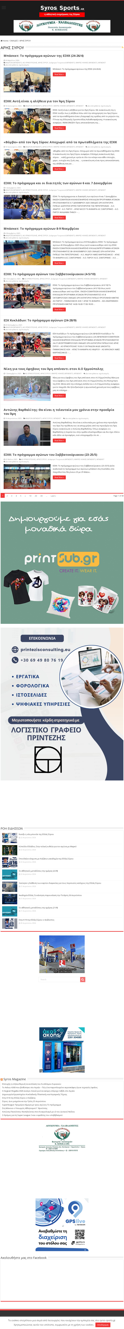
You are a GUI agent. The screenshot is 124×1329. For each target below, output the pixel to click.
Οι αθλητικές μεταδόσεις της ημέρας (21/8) (38, 907)
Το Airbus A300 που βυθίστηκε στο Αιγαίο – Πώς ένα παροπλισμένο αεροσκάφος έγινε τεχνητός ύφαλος (50, 1087)
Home (5, 40)
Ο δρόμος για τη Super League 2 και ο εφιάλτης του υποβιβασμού (32, 1115)
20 (36, 495)
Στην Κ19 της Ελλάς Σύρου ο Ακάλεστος (36, 919)
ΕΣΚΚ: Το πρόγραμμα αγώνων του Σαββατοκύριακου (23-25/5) (50, 455)
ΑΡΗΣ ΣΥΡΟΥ (43, 62)
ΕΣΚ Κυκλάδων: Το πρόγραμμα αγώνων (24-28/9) (40, 320)
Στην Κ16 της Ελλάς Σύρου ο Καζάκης (19, 1097)
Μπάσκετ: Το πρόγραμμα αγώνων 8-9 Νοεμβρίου (41, 229)
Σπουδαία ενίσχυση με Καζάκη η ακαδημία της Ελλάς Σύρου (46, 858)
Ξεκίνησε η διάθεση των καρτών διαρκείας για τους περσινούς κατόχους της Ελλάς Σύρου (60, 883)
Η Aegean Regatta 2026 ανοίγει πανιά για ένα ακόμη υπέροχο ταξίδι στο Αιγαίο (38, 1091)
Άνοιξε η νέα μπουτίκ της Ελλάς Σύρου (36, 834)
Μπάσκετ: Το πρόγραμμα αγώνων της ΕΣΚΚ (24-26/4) (44, 56)
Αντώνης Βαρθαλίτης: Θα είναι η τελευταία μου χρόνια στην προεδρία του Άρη (59, 412)
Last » (53, 495)
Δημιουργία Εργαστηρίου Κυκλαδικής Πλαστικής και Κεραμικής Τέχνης (34, 1094)
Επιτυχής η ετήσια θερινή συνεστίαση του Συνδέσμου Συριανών (31, 1084)
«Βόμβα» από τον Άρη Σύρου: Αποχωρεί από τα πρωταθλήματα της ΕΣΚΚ (60, 142)
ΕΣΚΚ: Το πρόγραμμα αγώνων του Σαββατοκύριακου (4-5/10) (50, 274)
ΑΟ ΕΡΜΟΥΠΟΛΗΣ (30, 62)
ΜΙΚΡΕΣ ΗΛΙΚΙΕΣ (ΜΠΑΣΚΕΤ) (86, 62)
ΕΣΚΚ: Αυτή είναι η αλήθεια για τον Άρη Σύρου (39, 101)
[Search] (82, 979)
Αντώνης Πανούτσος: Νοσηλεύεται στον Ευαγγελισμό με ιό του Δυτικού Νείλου (38, 1111)
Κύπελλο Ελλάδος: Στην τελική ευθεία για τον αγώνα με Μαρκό (48, 846)
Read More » (59, 74)
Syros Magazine (14, 1079)
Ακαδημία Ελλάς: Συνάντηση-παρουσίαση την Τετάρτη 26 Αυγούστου (50, 895)
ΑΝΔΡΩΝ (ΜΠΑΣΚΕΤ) (14, 62)
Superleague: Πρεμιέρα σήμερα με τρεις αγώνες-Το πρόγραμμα (31, 1104)
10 (30, 495)
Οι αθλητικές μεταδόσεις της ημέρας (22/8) (38, 870)
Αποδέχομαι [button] (103, 1324)
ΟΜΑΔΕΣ (14, 40)
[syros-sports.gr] (62, 9)
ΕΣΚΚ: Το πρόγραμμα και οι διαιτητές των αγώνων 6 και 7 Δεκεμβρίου (58, 183)
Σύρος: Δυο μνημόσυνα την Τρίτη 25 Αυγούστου (24, 1101)
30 (41, 495)
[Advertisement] (62, 803)
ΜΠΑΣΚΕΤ (102, 62)
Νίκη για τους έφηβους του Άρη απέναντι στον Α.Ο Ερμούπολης (53, 369)
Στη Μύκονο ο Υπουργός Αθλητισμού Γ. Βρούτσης (24, 1108)
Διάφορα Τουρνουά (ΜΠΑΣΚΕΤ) (62, 62)
